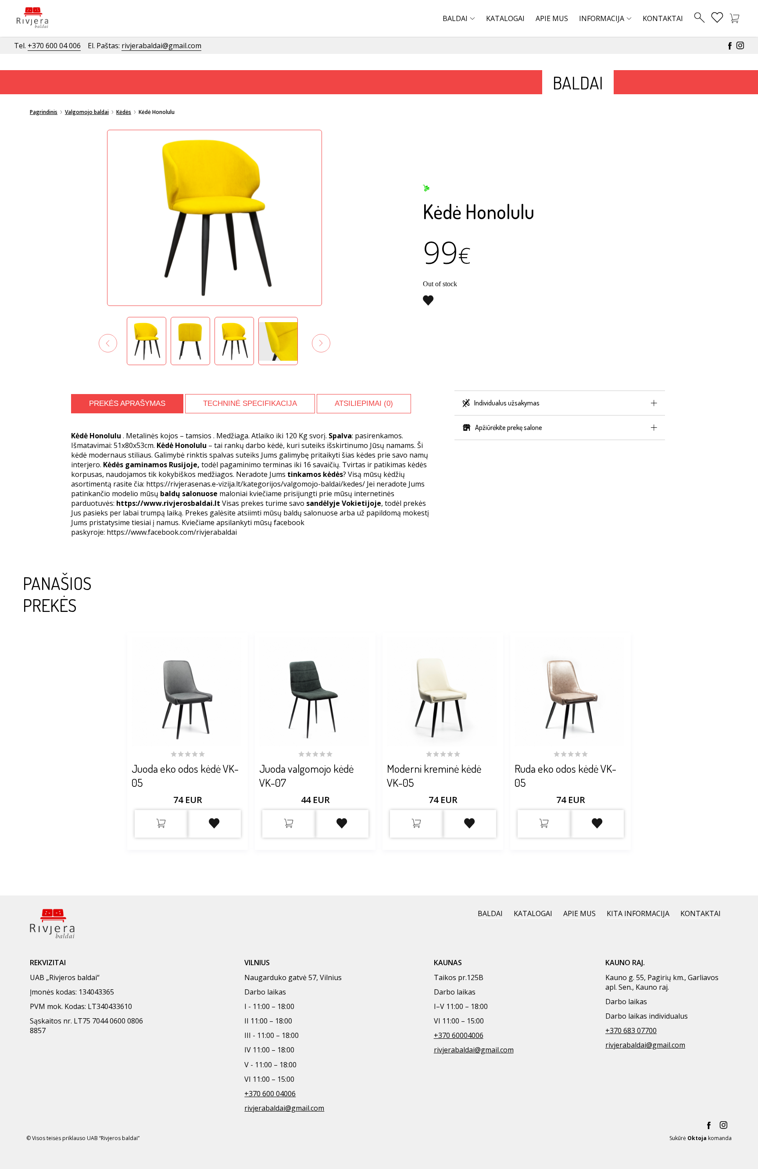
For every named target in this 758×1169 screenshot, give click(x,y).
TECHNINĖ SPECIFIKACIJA (250, 403)
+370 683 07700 (631, 1030)
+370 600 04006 (270, 1093)
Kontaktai (663, 18)
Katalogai (505, 18)
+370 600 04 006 (54, 45)
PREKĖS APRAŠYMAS (127, 403)
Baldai (455, 18)
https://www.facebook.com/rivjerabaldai (172, 532)
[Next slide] (321, 343)
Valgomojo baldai (87, 112)
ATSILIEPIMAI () (364, 403)
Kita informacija (638, 913)
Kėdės (123, 112)
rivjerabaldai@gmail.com (161, 45)
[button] (146, 341)
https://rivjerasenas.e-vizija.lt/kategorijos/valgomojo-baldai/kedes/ (255, 484)
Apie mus (552, 18)
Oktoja (697, 1138)
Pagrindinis (43, 112)
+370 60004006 (458, 1035)
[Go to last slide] (108, 343)
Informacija (601, 18)
